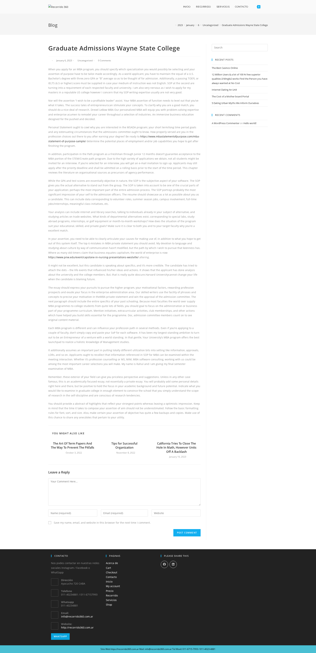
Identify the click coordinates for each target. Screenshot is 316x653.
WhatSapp (60, 636)
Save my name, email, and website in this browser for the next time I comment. (102, 522)
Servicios (111, 600)
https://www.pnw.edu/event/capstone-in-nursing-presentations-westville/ (93, 257)
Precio (109, 591)
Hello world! (249, 123)
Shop (109, 604)
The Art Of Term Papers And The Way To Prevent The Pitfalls (72, 445)
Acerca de (112, 563)
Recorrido (112, 595)
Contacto (111, 577)
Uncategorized (85, 60)
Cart (108, 568)
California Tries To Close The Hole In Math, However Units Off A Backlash (176, 447)
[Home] (173, 25)
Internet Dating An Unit (224, 89)
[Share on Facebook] (164, 564)
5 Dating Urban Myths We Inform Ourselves (235, 103)
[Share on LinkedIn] (173, 564)
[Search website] (266, 7)
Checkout (111, 572)
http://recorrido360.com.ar (77, 627)
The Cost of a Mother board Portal (230, 96)
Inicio (109, 581)
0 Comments (104, 60)
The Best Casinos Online (225, 68)
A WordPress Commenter (225, 123)
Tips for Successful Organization (124, 445)
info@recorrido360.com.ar (77, 616)
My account (113, 586)
